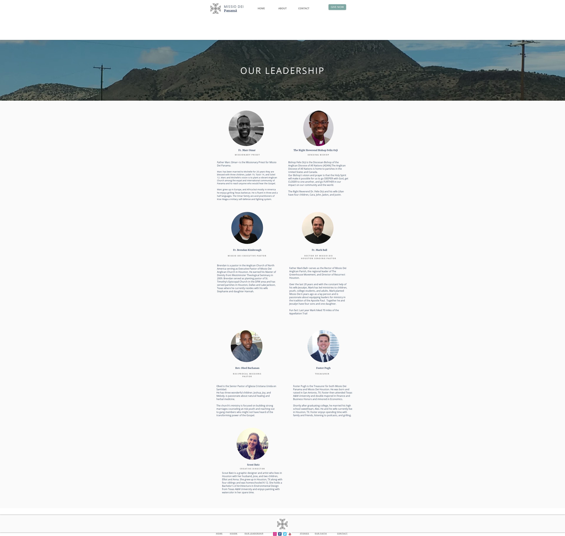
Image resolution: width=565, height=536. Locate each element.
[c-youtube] (290, 534)
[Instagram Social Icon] (275, 534)
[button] (282, 7)
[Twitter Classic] (285, 534)
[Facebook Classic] (280, 534)
